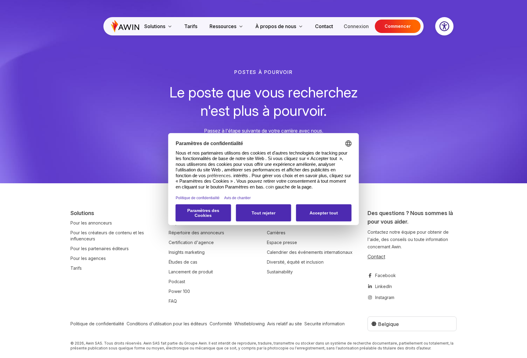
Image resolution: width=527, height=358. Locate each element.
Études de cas (183, 262)
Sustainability (280, 271)
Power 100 (179, 291)
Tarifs (190, 26)
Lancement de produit (191, 271)
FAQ (173, 301)
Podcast (177, 281)
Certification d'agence (191, 242)
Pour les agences (88, 258)
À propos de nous (275, 26)
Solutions (154, 26)
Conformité (221, 323)
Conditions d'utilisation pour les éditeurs (167, 323)
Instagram (384, 297)
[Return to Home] (125, 26)
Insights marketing (187, 252)
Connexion (356, 26)
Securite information (324, 323)
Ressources (223, 26)
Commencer (398, 26)
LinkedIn (383, 286)
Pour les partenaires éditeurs (99, 248)
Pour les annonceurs (91, 222)
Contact (324, 26)
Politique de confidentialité (97, 323)
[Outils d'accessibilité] (444, 26)
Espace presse (282, 242)
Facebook (385, 275)
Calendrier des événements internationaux (310, 252)
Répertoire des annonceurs (196, 232)
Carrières (276, 232)
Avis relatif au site (284, 323)
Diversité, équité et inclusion (295, 262)
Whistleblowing (249, 323)
